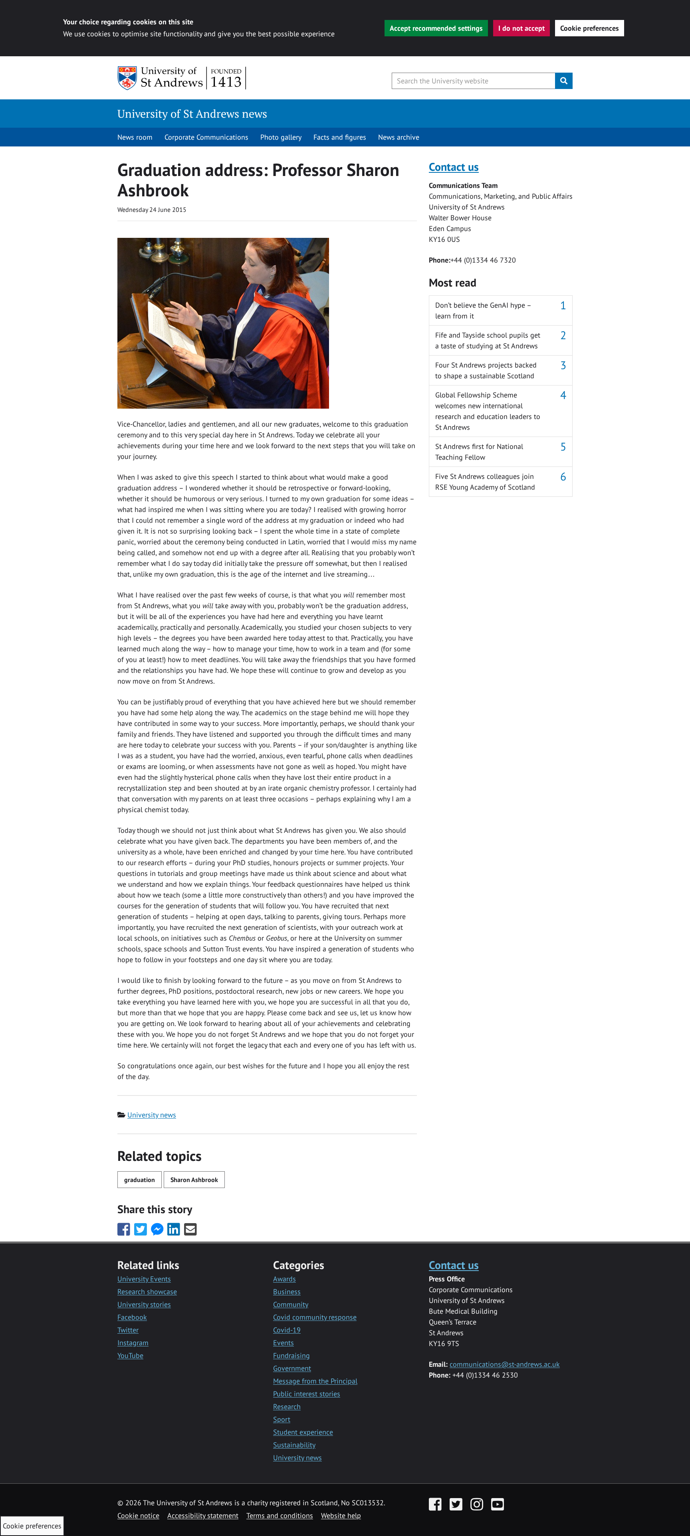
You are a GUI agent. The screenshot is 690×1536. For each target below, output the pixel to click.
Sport (281, 1419)
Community (290, 1304)
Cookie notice (138, 1515)
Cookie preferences (589, 28)
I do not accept (521, 28)
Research (287, 1406)
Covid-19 (287, 1329)
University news (151, 1114)
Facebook (132, 1317)
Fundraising (291, 1355)
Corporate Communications (206, 137)
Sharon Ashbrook (194, 1180)
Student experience (303, 1432)
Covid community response (315, 1317)
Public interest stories (306, 1393)
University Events (144, 1278)
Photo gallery (280, 137)
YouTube (130, 1355)
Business (287, 1291)
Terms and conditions (279, 1515)
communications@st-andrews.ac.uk (505, 1364)
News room (135, 137)
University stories (144, 1304)
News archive (398, 137)
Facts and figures (339, 137)
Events (283, 1342)
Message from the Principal (315, 1381)
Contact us (454, 166)
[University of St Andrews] (182, 78)
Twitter (128, 1329)
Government (292, 1368)
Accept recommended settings (436, 28)
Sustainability (294, 1444)
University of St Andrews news (192, 113)
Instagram (133, 1342)
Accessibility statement (202, 1515)
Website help (341, 1515)
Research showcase (147, 1291)
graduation (139, 1180)
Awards (284, 1278)
